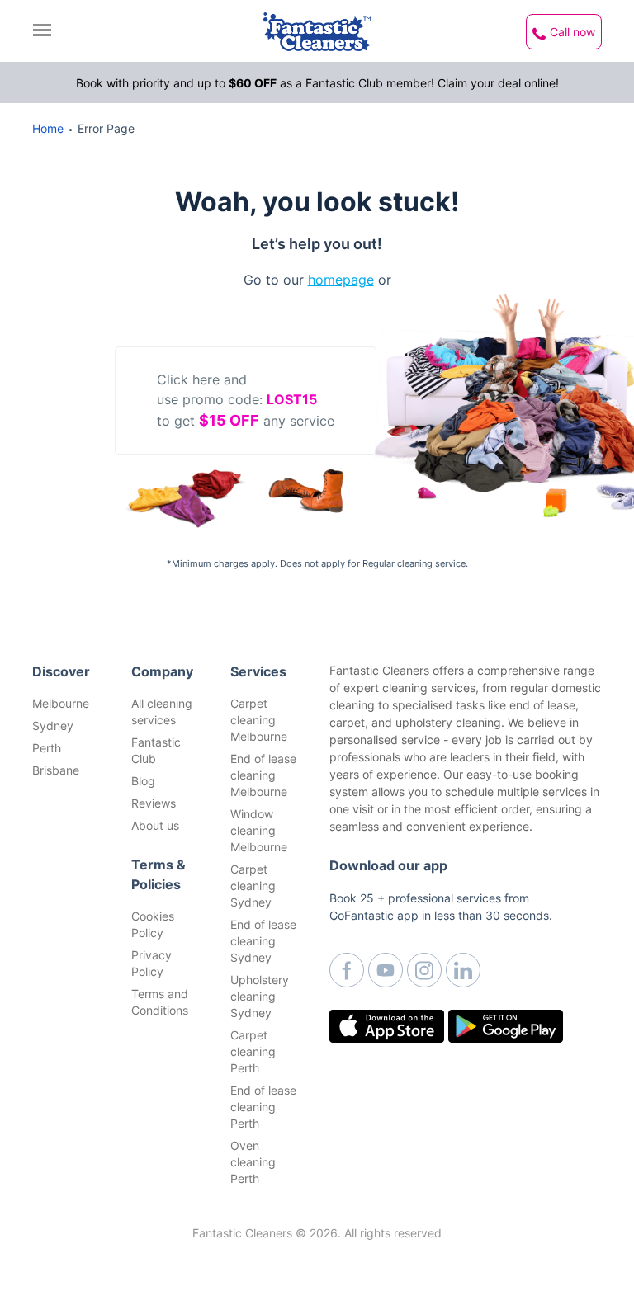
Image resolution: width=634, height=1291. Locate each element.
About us (155, 825)
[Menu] (46, 30)
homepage (341, 279)
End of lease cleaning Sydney (263, 940)
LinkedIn (463, 970)
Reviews (153, 803)
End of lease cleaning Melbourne (263, 775)
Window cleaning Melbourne (258, 830)
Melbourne (60, 703)
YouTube (385, 970)
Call (572, 32)
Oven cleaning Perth (253, 1161)
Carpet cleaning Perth (253, 1051)
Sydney (52, 726)
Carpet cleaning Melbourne (258, 719)
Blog (143, 781)
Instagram (424, 970)
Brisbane (55, 770)
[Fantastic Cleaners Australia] (317, 31)
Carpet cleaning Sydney (253, 885)
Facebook (346, 970)
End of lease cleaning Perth (263, 1106)
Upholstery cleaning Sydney (259, 996)
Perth (46, 748)
